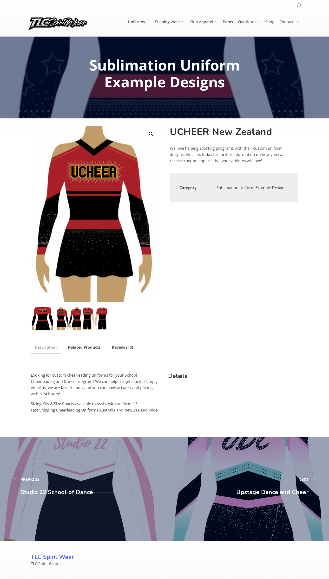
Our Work (247, 22)
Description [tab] (46, 347)
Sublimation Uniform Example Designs (251, 187)
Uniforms (136, 22)
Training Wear (167, 22)
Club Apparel (201, 22)
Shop (270, 22)
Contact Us (289, 22)
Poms (228, 22)
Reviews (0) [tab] (122, 347)
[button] (151, 134)
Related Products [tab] (84, 347)
